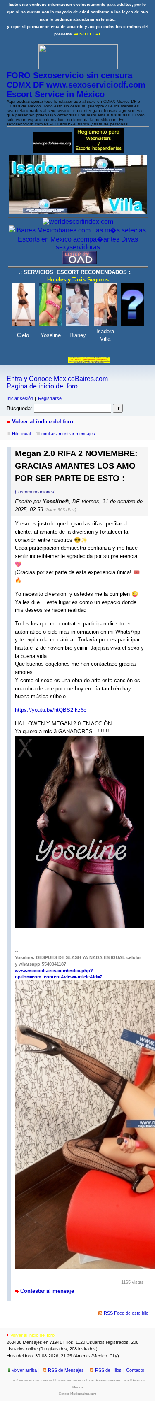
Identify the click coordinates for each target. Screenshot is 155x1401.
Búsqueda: (19, 408)
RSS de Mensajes (66, 1370)
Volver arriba (24, 1370)
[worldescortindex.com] (78, 221)
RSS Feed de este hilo (126, 1312)
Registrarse (50, 398)
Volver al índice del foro (42, 421)
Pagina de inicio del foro (42, 386)
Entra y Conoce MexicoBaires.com (57, 378)
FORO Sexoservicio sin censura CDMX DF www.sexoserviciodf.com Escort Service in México (76, 85)
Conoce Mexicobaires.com (77, 1394)
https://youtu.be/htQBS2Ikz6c (50, 710)
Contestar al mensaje (47, 1291)
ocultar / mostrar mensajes (68, 433)
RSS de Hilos (108, 1370)
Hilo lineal (21, 433)
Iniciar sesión (20, 398)
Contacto (135, 1370)
